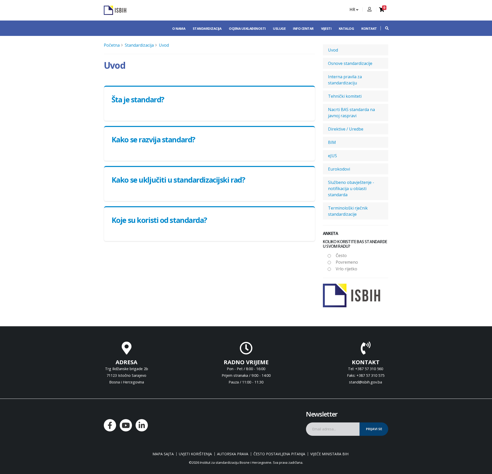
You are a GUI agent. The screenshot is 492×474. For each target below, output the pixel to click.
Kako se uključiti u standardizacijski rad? (178, 180)
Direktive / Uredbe (345, 129)
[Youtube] (126, 425)
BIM (332, 142)
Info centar (303, 28)
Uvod (164, 45)
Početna (112, 45)
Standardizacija (207, 28)
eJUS (332, 156)
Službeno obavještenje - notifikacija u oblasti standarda (351, 189)
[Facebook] (110, 425)
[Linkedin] (142, 425)
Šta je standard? (137, 99)
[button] (384, 28)
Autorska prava (232, 454)
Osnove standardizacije (350, 63)
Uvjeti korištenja (195, 454)
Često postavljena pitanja (279, 454)
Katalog (346, 28)
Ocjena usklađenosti (247, 28)
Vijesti (326, 28)
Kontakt (369, 28)
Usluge (279, 28)
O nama (178, 28)
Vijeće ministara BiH (329, 454)
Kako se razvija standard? (153, 139)
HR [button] (353, 9)
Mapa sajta (163, 454)
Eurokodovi (339, 169)
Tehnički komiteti (345, 96)
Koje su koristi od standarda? (159, 220)
